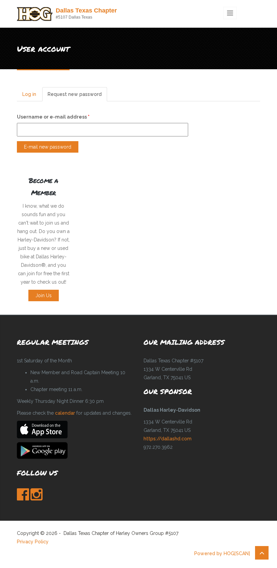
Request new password (77, 96)
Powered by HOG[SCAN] (222, 553)
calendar (65, 413)
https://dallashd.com (168, 438)
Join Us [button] (43, 295)
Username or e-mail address (53, 117)
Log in (29, 94)
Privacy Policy (33, 541)
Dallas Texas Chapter (86, 10)
